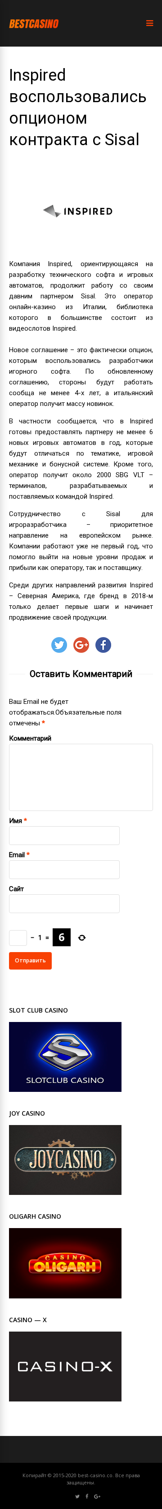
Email (17, 855)
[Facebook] (87, 1496)
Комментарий (30, 738)
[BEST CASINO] (34, 36)
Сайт (16, 889)
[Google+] (97, 1496)
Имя (15, 821)
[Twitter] (77, 1496)
